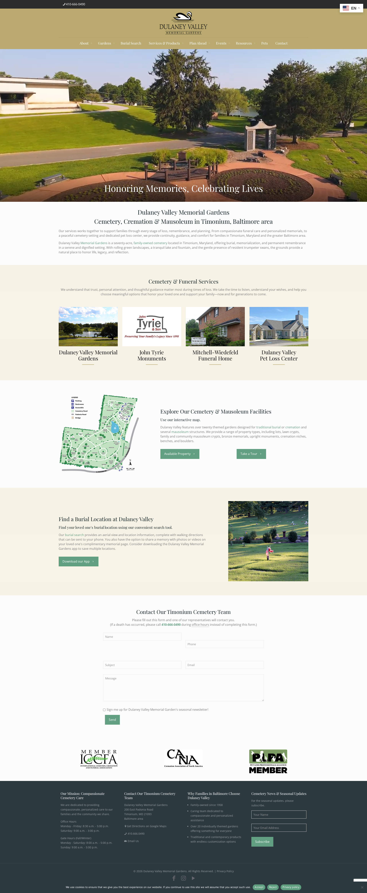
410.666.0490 (136, 833)
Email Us (133, 841)
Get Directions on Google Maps (146, 826)
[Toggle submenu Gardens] (114, 43)
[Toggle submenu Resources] (255, 43)
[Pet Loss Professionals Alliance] (268, 761)
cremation (292, 427)
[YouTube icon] (193, 878)
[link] (99, 759)
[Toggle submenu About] (91, 43)
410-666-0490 (75, 4)
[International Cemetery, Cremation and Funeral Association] (99, 759)
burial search (74, 535)
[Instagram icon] (183, 878)
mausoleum (180, 432)
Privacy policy (291, 887)
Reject (273, 887)
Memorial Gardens (93, 243)
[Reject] (362, 887)
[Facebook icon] (174, 878)
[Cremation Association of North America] (183, 758)
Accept (259, 887)
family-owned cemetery (150, 243)
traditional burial (268, 427)
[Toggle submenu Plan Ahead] (209, 43)
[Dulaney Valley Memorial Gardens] (183, 23)
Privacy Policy (225, 871)
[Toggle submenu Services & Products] (183, 43)
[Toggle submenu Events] (229, 43)
